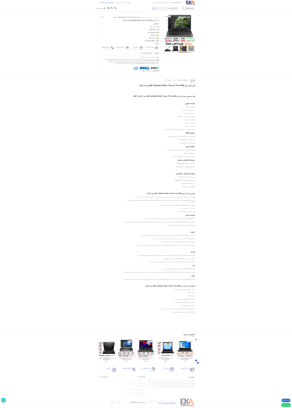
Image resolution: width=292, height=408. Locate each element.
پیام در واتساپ (286, 405)
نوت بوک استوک (119, 63)
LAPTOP (157, 61)
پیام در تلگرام (286, 400)
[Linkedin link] (145, 71)
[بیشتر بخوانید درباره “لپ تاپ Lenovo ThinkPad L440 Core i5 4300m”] (99, 345)
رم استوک (140, 62)
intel (104, 59)
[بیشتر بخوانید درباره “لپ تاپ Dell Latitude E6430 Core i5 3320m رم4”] (119, 345)
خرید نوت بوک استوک (154, 62)
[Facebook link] (151, 71)
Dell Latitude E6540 (129, 59)
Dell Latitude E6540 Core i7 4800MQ (115, 59)
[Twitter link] (149, 71)
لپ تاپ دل (112, 62)
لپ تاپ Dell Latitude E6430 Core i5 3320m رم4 (126, 358)
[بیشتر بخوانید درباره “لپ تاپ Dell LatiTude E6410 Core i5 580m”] (158, 345)
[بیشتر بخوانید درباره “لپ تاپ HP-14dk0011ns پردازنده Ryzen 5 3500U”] (178, 345)
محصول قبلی (103, 17)
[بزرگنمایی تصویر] (192, 42)
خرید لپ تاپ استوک (120, 61)
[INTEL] (136, 68)
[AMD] (154, 68)
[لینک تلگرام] (143, 71)
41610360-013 (133, 402)
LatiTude (151, 61)
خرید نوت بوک (111, 61)
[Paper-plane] (112, 402)
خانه (158, 17)
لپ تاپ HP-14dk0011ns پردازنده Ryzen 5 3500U (185, 358)
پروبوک (127, 61)
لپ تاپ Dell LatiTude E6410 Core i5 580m (165, 358)
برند (174, 80)
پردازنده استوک (133, 61)
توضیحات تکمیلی (182, 80)
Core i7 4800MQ (146, 59)
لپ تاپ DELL (144, 17)
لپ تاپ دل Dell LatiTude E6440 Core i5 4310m (146, 358)
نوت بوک (126, 63)
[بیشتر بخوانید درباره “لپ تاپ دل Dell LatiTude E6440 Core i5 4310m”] (138, 345)
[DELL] (144, 68)
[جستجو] (153, 8)
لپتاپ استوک (132, 63)
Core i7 (153, 59)
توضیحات (192, 80)
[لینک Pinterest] (147, 71)
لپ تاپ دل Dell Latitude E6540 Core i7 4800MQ (147, 63)
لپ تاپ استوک (118, 62)
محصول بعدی (100, 17)
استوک (139, 61)
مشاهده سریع (178, 348)
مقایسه (155, 53)
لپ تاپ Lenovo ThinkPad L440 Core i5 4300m (106, 358)
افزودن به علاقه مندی (146, 53)
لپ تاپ (154, 17)
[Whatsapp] (115, 402)
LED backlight (145, 61)
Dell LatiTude (138, 59)
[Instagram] (118, 402)
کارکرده (135, 62)
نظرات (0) (168, 80)
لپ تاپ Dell (126, 62)
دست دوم (145, 62)
